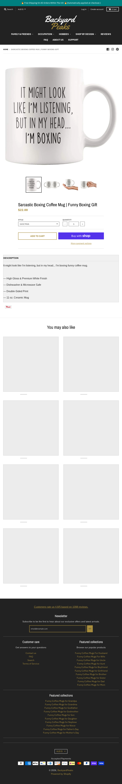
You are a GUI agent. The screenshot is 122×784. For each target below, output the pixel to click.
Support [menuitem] (73, 39)
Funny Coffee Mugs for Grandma (61, 704)
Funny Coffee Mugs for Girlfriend (91, 670)
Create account (97, 9)
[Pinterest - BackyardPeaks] (117, 49)
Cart (114, 9)
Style (20, 220)
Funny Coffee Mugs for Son (61, 715)
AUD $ (20, 9)
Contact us (31, 653)
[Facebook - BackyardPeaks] (107, 49)
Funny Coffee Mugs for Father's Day (61, 729)
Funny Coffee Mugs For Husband (91, 653)
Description (10, 258)
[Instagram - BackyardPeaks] (112, 49)
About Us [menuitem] (58, 39)
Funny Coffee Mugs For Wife (91, 656)
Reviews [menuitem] (106, 34)
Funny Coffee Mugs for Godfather (61, 707)
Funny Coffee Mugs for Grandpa (61, 701)
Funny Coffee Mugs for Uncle (91, 660)
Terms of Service (31, 663)
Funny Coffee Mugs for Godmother (61, 711)
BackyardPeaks (65, 770)
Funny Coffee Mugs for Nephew (61, 722)
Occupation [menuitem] (45, 34)
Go (90, 629)
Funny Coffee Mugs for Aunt (91, 663)
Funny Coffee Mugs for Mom (91, 684)
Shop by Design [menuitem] (85, 34)
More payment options (81, 243)
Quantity (67, 220)
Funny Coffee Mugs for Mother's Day (61, 732)
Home (5, 49)
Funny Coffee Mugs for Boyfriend (91, 667)
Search (30, 660)
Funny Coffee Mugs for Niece (61, 725)
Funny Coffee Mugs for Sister (91, 677)
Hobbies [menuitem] (64, 34)
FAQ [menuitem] (46, 39)
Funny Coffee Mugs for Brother (91, 674)
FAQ (31, 656)
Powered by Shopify (61, 774)
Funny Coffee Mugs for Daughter (61, 718)
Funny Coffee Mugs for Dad (91, 681)
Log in (83, 9)
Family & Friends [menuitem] (21, 34)
